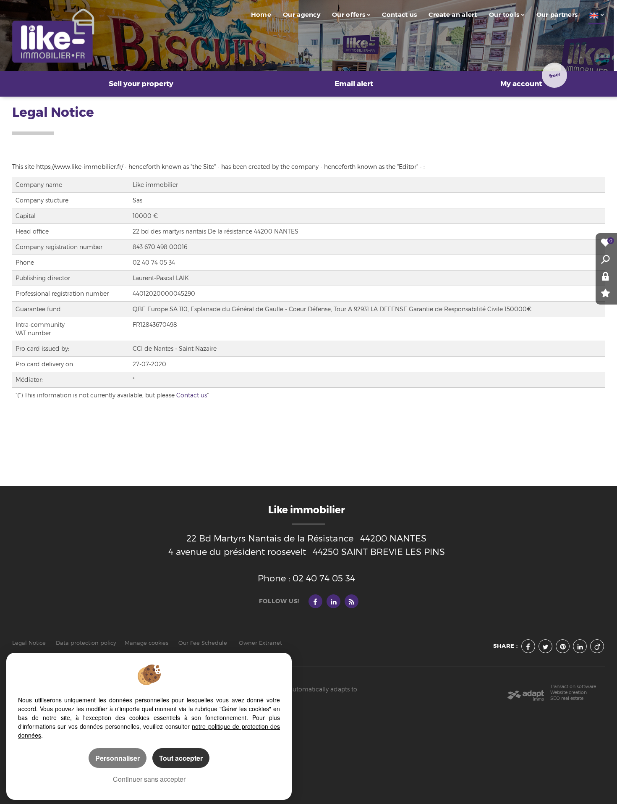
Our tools (504, 14)
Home (261, 14)
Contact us (399, 14)
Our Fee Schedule (203, 643)
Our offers (348, 14)
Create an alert (453, 14)
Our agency (301, 14)
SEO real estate (566, 698)
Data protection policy (86, 643)
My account (530, 79)
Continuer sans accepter (149, 779)
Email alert (354, 83)
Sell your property (141, 83)
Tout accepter (181, 758)
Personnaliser (117, 758)
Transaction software (573, 686)
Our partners (557, 14)
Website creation (568, 692)
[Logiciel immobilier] (526, 692)
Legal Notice (29, 643)
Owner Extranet (260, 643)
